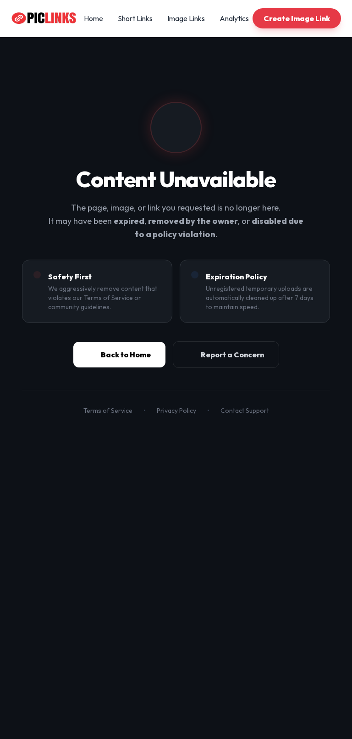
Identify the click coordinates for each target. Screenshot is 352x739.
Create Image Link (297, 18)
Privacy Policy (176, 410)
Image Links (186, 18)
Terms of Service (107, 410)
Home (93, 18)
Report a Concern (232, 354)
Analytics (234, 18)
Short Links (135, 18)
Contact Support (244, 410)
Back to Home (126, 354)
